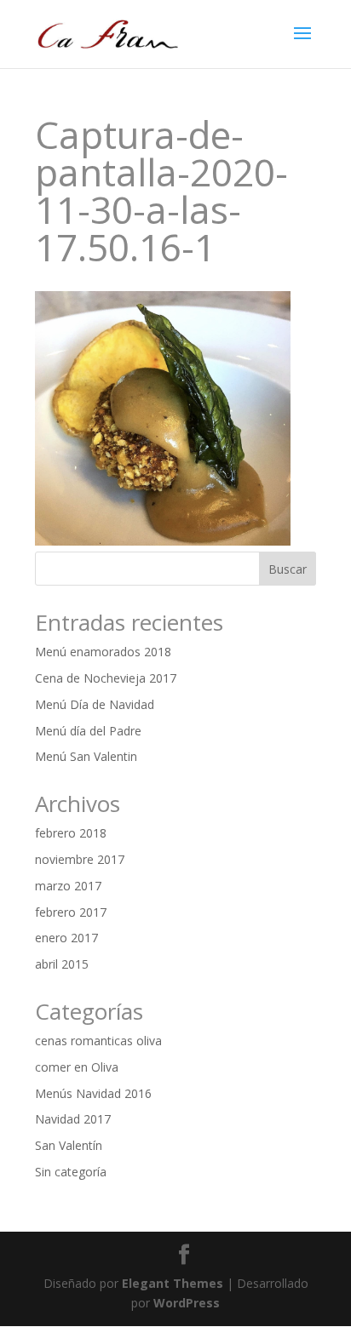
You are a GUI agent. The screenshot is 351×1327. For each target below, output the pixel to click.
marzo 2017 (68, 886)
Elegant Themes (172, 1283)
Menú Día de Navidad (94, 704)
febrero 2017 (70, 912)
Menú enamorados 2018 (103, 651)
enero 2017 (66, 937)
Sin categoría (70, 1172)
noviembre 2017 (79, 859)
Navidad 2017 (73, 1119)
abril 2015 (62, 964)
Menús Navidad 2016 (93, 1093)
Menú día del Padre (88, 731)
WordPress (186, 1303)
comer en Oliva (76, 1067)
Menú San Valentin (86, 756)
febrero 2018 (70, 833)
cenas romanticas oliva (98, 1040)
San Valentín (68, 1145)
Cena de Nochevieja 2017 (105, 678)
